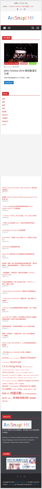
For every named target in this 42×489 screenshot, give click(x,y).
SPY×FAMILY (20, 377)
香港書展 (32, 398)
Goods (4, 124)
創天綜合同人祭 (25, 386)
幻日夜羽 (14, 389)
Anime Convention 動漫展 (11, 63)
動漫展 (4, 112)
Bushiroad (15, 362)
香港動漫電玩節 (21, 397)
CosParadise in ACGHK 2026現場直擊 (13, 230)
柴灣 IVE (5, 393)
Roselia (4, 377)
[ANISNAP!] (16, 422)
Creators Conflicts (24, 370)
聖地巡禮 (5, 121)
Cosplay (17, 370)
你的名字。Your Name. (10, 386)
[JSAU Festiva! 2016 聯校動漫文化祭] (21, 52)
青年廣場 (16, 67)
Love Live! (17, 372)
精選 (3, 102)
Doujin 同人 (33, 63)
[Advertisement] (21, 155)
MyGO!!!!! (30, 372)
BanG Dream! (28, 357)
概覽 (3, 99)
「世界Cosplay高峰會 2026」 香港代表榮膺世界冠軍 (18, 223)
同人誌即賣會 (7, 389)
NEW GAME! (5, 375)
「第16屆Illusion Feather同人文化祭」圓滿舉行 (16, 352)
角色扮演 (5, 115)
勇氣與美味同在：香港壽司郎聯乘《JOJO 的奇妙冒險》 (19, 326)
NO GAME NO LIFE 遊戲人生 (16, 375)
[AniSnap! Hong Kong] (4, 28)
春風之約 (30, 389)
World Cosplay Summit (28, 380)
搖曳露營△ (20, 389)
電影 (3, 108)
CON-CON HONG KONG (8, 370)
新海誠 (25, 389)
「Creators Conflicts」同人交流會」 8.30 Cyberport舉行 (19, 216)
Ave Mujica (17, 358)
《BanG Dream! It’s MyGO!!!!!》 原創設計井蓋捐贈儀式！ (19, 291)
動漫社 (33, 386)
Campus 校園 (24, 63)
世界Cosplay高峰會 (19, 383)
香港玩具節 (5, 401)
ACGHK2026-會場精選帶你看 (11, 247)
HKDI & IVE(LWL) (8, 372)
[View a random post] (37, 28)
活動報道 (5, 118)
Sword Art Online (28, 377)
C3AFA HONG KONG (27, 366)
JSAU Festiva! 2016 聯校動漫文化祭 (20, 72)
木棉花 (34, 389)
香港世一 (10, 398)
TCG (35, 377)
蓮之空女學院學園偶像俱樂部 (29, 393)
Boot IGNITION (5, 362)
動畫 (3, 105)
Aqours (11, 358)
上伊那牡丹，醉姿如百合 (8, 383)
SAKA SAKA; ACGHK (11, 377)
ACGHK (5, 357)
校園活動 (16, 393)
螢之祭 (4, 398)
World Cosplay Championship (9, 381)
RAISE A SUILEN (34, 375)
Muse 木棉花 (24, 372)
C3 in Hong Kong (11, 366)
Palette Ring (27, 375)
